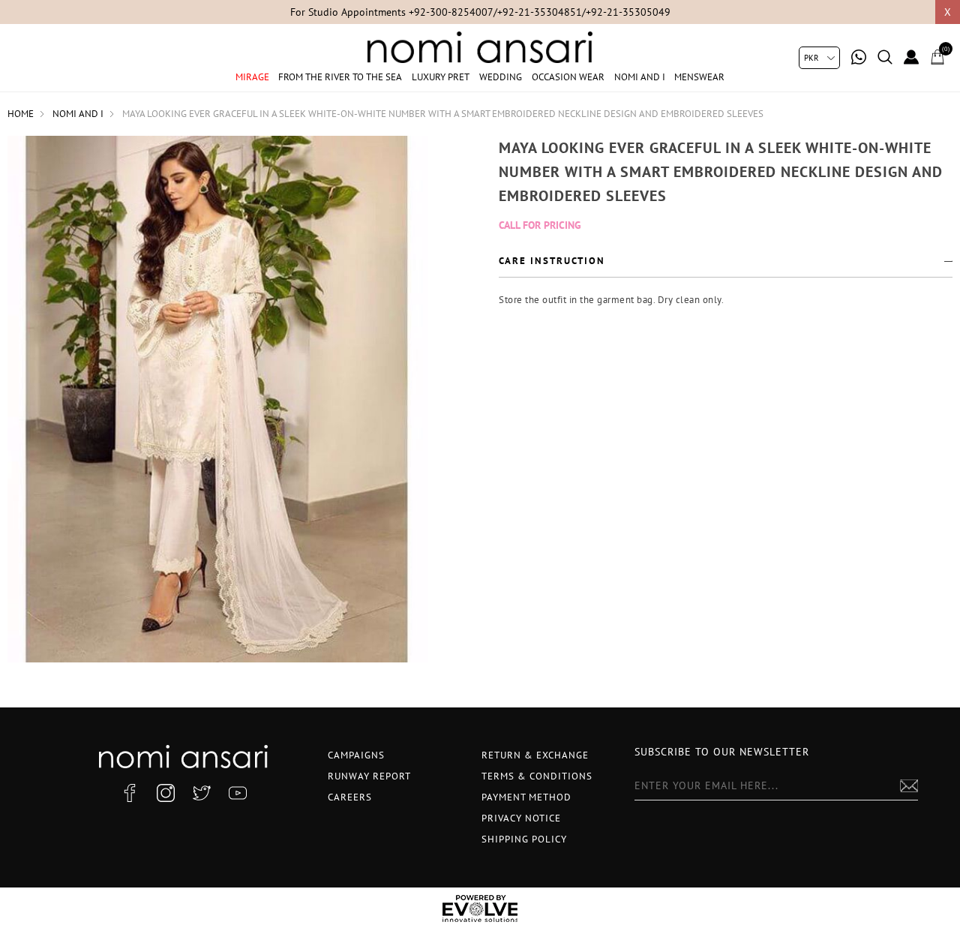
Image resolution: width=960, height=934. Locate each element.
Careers (350, 797)
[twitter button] (202, 793)
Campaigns (356, 755)
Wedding (500, 77)
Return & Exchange (535, 755)
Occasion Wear (568, 77)
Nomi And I (639, 77)
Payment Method (527, 797)
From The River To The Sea (340, 77)
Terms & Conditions (537, 776)
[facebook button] (130, 793)
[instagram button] (166, 793)
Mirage (252, 77)
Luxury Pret (441, 77)
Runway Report (369, 776)
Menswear (699, 77)
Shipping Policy (524, 839)
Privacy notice (521, 818)
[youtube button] (238, 793)
